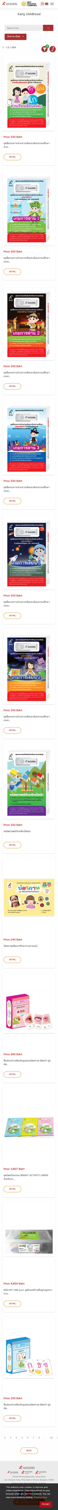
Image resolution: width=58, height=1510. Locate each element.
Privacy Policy (40, 1498)
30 (51, 1438)
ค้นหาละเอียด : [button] (14, 37)
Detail (12, 157)
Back (29, 1451)
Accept (46, 1504)
